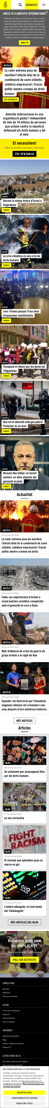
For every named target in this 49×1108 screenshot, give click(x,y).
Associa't (32, 5)
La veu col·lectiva (14, 818)
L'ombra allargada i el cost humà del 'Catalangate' (23, 909)
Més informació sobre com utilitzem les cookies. (23, 1084)
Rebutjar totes (24, 1103)
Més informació (10, 99)
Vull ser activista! (24, 960)
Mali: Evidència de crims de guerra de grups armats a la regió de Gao (23, 653)
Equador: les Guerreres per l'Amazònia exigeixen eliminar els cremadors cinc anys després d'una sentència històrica (24, 705)
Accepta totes (24, 1092)
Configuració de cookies (25, 1098)
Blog (4, 1040)
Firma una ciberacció (11, 1010)
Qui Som (6, 989)
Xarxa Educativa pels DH (12, 1065)
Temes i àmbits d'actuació (13, 1043)
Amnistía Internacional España (15, 1061)
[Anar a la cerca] (20, 5)
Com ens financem (10, 996)
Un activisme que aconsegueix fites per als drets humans (24, 774)
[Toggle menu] (44, 5)
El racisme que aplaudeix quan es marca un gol (23, 862)
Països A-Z (7, 1047)
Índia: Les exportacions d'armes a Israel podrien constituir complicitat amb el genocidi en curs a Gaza (22, 601)
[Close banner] (46, 12)
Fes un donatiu (9, 1022)
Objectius (6, 992)
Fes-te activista (9, 1018)
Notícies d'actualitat (11, 1036)
